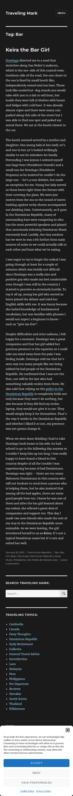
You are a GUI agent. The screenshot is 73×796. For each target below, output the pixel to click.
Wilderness (17, 709)
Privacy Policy (43, 791)
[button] (67, 730)
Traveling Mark (22, 13)
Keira (58, 556)
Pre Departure (19, 684)
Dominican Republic (40, 552)
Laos (12, 664)
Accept (36, 763)
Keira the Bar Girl (27, 50)
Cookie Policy (27, 791)
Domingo (12, 60)
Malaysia (15, 669)
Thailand (15, 704)
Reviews (15, 689)
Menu (61, 13)
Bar (57, 552)
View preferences (36, 782)
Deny (36, 772)
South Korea (18, 699)
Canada (14, 629)
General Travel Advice (24, 654)
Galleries (15, 649)
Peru (12, 674)
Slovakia (15, 694)
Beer (13, 556)
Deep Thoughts (20, 634)
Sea (55, 559)
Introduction (18, 659)
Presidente (19, 559)
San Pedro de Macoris (39, 559)
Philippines (17, 679)
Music (9, 559)
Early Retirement (21, 644)
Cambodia (16, 624)
